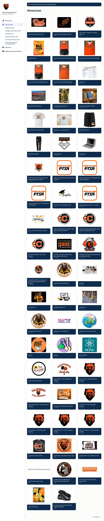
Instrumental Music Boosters (12, 39)
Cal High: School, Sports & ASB (13, 30)
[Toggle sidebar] (24, 517)
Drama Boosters (9, 33)
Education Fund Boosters (11, 36)
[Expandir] (20, 24)
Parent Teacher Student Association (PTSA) (11, 43)
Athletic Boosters (9, 28)
